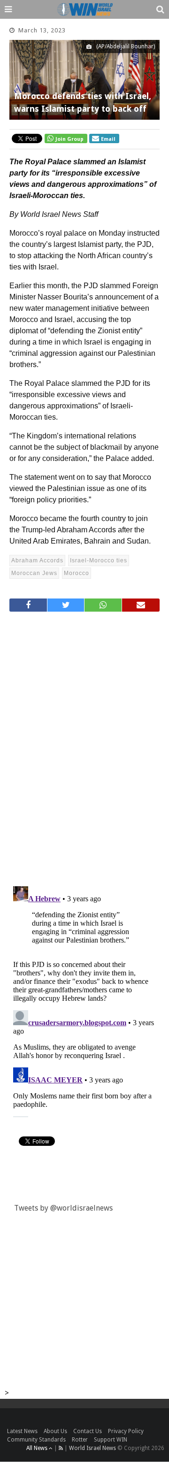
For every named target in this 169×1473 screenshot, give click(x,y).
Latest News (22, 1431)
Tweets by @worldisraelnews (63, 1208)
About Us (55, 1431)
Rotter (80, 1439)
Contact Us (87, 1431)
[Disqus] (84, 745)
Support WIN (110, 1439)
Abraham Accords (37, 560)
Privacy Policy (126, 1431)
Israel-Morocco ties (98, 560)
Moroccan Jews (34, 573)
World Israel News (92, 1448)
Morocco (76, 573)
